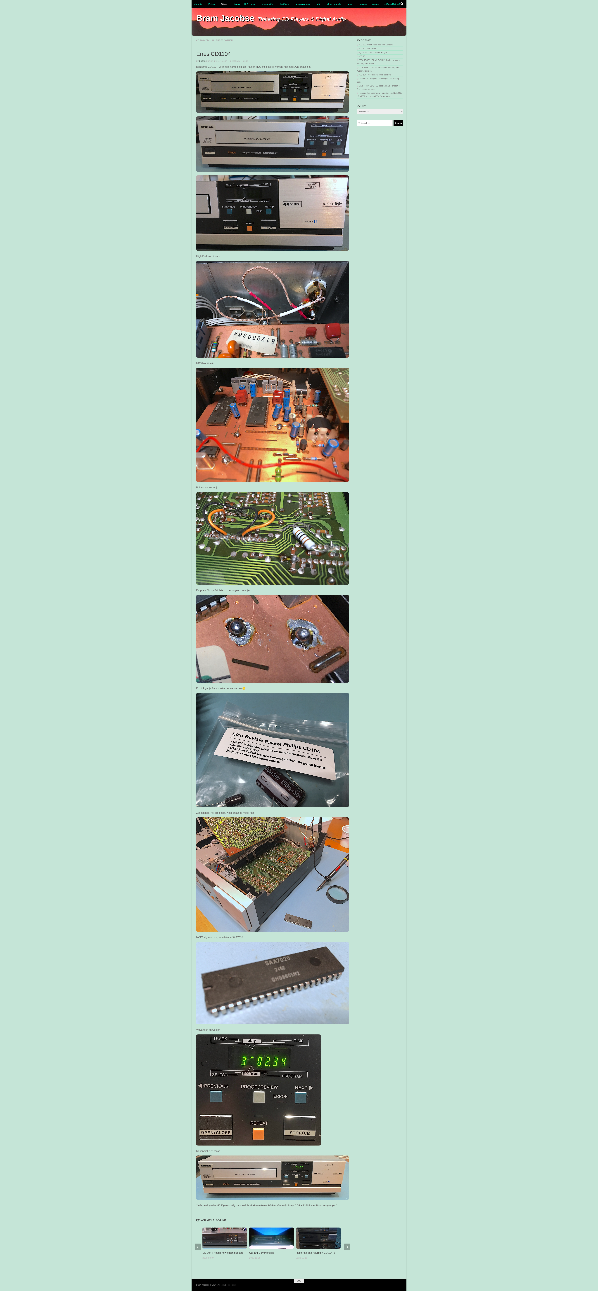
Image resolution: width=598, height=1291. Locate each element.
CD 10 (362, 56)
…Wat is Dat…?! (392, 4)
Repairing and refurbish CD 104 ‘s (315, 1252)
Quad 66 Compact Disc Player (373, 52)
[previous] (198, 1247)
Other (224, 4)
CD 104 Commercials (261, 1252)
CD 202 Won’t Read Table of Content (376, 45)
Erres (219, 40)
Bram (202, 61)
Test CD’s (284, 4)
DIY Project (249, 4)
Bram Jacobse (225, 18)
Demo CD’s (267, 4)
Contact (375, 4)
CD (318, 4)
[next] (347, 1247)
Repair (236, 4)
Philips (211, 4)
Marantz (198, 4)
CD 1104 (210, 40)
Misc (350, 4)
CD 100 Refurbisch (367, 48)
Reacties (363, 4)
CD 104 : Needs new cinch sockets (222, 1252)
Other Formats (334, 4)
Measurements (303, 4)
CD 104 (200, 40)
